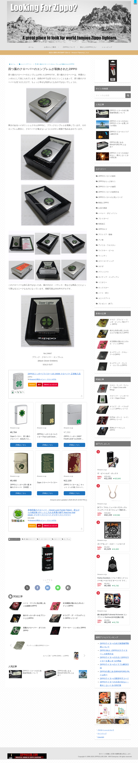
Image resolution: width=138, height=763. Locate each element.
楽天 (39, 384)
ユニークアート (15, 539)
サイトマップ (102, 733)
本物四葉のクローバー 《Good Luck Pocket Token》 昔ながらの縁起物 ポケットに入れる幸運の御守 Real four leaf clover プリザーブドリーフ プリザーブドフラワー (53, 512)
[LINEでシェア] (58, 587)
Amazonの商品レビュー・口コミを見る (43, 379)
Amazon (32, 384)
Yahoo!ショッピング (50, 384)
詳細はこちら (21, 445)
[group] (25, 674)
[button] (135, 2)
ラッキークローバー (44, 539)
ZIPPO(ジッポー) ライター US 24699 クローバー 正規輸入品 (54, 374)
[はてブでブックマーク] (47, 587)
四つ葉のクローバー (29, 539)
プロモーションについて (105, 730)
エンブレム (67, 539)
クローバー (57, 539)
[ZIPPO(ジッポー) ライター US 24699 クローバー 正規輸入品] (18, 381)
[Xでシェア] (27, 587)
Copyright (100, 737)
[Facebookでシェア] (37, 587)
